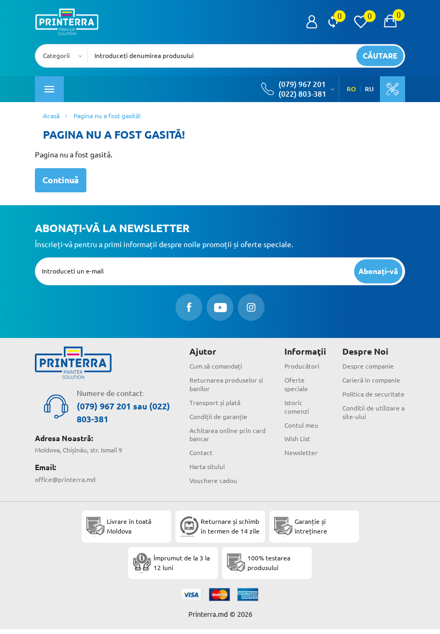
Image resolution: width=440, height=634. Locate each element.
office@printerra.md (65, 479)
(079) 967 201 (302, 84)
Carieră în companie (371, 380)
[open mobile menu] (49, 89)
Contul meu (301, 425)
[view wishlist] (361, 22)
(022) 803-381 (302, 94)
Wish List (297, 438)
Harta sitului (207, 466)
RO (351, 89)
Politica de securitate (373, 394)
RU (369, 89)
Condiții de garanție (218, 416)
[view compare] (333, 22)
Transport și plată (214, 402)
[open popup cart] (390, 22)
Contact (200, 452)
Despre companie (368, 366)
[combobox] (64, 56)
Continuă (60, 180)
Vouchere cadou (213, 480)
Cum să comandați (215, 366)
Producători (301, 366)
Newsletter (301, 452)
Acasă (51, 115)
